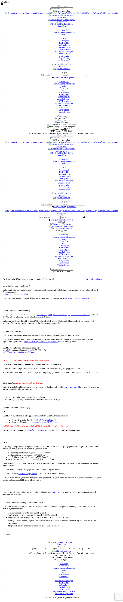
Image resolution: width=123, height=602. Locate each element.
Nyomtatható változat (94, 279)
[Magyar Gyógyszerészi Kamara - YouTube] (101, 13)
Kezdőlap (64, 564)
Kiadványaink (64, 92)
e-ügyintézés (64, 108)
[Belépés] (86, 75)
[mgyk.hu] (61, 6)
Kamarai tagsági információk (64, 84)
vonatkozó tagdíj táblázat (27, 474)
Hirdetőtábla (64, 95)
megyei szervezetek (56, 492)
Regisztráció (71, 77)
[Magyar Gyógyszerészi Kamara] (61, 542)
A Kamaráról (64, 82)
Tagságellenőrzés (63, 112)
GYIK (64, 90)
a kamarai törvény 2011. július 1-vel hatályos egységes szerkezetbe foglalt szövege (63, 315)
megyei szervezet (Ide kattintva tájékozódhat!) (41, 342)
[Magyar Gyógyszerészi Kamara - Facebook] (66, 13)
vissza (8, 535)
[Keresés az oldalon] (61, 11)
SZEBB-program (64, 101)
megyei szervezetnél (71, 387)
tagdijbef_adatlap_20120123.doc (45, 422)
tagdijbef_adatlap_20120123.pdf (43, 420)
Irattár (64, 86)
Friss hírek (64, 88)
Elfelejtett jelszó (59, 77)
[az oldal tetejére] (61, 118)
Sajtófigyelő (63, 577)
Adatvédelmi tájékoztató (64, 594)
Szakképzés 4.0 (64, 105)
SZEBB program (63, 589)
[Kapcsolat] (61, 544)
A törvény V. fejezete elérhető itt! (15, 294)
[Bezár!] (61, 4)
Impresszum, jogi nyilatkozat (64, 591)
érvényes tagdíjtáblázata (38, 430)
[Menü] (61, 122)
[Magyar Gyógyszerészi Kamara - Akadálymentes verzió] (27, 13)
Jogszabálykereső (64, 99)
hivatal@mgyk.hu (64, 551)
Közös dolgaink (64, 97)
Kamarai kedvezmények (64, 103)
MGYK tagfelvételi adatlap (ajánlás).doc (18, 352)
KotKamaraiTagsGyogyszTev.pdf (76, 298)
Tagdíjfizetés (64, 110)
